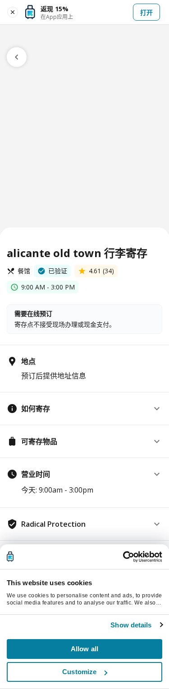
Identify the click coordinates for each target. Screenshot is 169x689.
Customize (79, 672)
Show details (130, 625)
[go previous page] (17, 57)
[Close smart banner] (12, 12)
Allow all (84, 649)
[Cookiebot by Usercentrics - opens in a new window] (123, 557)
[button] (84, 408)
